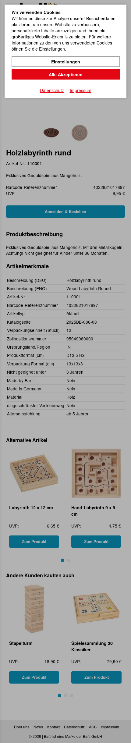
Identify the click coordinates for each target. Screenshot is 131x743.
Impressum (80, 90)
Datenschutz (52, 90)
